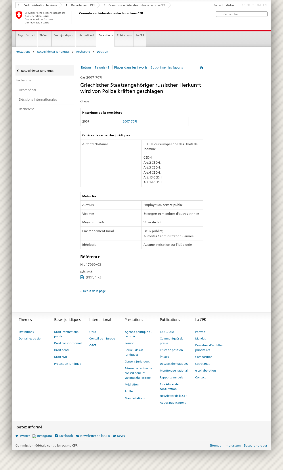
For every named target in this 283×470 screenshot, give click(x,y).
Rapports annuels (171, 377)
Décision (102, 51)
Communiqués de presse (171, 341)
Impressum (233, 445)
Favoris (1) (103, 67)
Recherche (83, 51)
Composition (203, 357)
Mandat (200, 338)
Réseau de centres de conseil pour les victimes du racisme (138, 372)
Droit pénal (27, 90)
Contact (218, 5)
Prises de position (171, 350)
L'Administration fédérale (39, 5)
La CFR (140, 35)
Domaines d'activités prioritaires (209, 347)
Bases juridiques (63, 35)
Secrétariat (202, 363)
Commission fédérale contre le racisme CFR (137, 5)
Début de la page (94, 291)
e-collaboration (205, 370)
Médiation (132, 384)
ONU (92, 332)
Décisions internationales (38, 99)
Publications (124, 35)
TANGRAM (167, 332)
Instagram (44, 435)
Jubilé (129, 391)
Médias (230, 5)
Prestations (105, 35)
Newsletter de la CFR (173, 395)
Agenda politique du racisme (138, 334)
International (86, 35)
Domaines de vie (29, 338)
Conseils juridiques (137, 361)
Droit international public (66, 334)
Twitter (24, 435)
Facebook (66, 435)
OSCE (92, 345)
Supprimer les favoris (167, 67)
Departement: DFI (82, 5)
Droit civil (60, 357)
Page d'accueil (26, 35)
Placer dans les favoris (130, 67)
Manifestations (135, 398)
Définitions (26, 332)
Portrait (200, 332)
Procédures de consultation (169, 386)
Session (129, 343)
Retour (86, 67)
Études (164, 357)
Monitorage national (174, 370)
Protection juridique (67, 363)
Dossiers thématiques (174, 363)
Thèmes (44, 35)
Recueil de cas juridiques (53, 51)
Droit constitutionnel (68, 343)
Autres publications (173, 402)
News (121, 435)
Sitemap (216, 445)
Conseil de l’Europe (102, 338)
